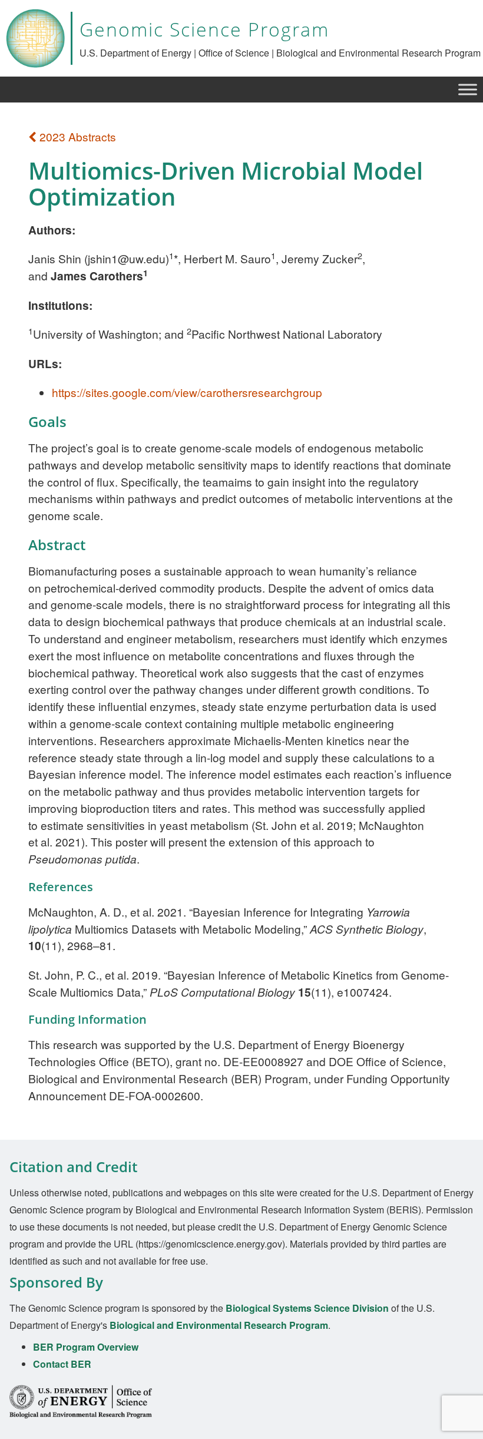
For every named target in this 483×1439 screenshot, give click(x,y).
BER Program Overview (85, 1347)
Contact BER (62, 1364)
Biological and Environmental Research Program (219, 1325)
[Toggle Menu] (467, 89)
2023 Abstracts (76, 136)
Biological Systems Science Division (307, 1308)
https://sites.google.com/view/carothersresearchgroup (187, 392)
